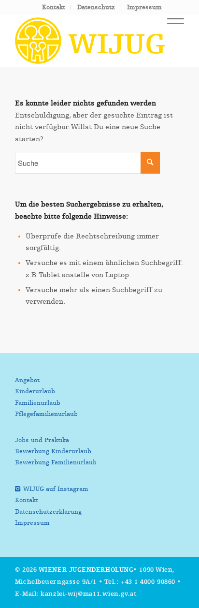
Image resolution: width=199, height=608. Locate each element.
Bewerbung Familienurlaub (56, 462)
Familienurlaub (37, 403)
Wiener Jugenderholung (86, 570)
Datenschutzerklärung (48, 512)
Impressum (144, 7)
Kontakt (53, 7)
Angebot (27, 380)
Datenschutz (96, 7)
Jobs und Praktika (42, 440)
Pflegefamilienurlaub (46, 414)
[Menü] (170, 23)
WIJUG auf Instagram (55, 489)
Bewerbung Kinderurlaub (53, 451)
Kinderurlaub (35, 391)
